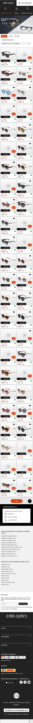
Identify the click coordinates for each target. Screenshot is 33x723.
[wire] (22, 657)
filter (5, 36)
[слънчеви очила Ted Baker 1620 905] (24, 409)
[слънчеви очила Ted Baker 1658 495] (8, 334)
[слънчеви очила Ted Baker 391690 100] (8, 316)
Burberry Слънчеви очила (9, 556)
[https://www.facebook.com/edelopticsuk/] (21, 682)
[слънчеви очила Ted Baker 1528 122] (8, 147)
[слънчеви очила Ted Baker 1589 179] (8, 203)
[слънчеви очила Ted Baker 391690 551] (24, 185)
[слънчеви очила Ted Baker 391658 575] (24, 91)
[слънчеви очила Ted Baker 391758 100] (8, 72)
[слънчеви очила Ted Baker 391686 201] (8, 428)
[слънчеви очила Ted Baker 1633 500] (24, 372)
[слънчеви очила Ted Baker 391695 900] (24, 428)
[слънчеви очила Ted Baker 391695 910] (24, 316)
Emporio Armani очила (8, 573)
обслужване (5, 636)
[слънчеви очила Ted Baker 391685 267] (8, 166)
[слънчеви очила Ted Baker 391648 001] (24, 353)
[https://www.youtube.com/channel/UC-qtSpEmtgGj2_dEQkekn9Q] (29, 682)
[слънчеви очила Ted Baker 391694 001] (24, 297)
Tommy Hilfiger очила (8, 582)
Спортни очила (26, 13)
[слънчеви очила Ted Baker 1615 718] (24, 465)
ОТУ (5, 714)
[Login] (16, 8)
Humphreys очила (7, 569)
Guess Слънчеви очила (8, 551)
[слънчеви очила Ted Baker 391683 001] (8, 241)
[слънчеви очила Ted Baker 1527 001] (8, 185)
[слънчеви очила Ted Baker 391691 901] (24, 128)
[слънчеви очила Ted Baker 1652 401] (8, 465)
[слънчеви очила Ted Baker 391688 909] (8, 222)
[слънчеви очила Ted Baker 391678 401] (8, 297)
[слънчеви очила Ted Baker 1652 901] (24, 241)
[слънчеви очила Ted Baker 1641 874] (8, 353)
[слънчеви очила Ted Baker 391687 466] (8, 390)
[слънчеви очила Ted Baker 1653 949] (8, 91)
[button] (8, 3)
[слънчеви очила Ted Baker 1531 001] (24, 54)
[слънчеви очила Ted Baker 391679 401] (24, 259)
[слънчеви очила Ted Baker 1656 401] (24, 110)
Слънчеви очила (6, 13)
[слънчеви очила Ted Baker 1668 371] (24, 222)
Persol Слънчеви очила (8, 540)
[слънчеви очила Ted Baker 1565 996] (8, 484)
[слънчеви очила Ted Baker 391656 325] (24, 390)
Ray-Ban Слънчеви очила (9, 536)
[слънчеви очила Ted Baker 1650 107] (24, 334)
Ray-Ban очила (5, 564)
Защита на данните (15, 714)
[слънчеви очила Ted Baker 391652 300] (8, 259)
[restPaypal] (12, 657)
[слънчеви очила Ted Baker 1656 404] (24, 447)
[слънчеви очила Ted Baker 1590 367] (8, 278)
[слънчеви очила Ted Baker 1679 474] (24, 278)
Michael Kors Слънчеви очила (10, 549)
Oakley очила (5, 566)
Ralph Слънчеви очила (8, 553)
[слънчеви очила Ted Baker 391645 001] (24, 203)
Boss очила (4, 580)
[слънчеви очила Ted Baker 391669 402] (8, 447)
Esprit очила (5, 584)
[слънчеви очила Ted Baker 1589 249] (8, 409)
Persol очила (5, 575)
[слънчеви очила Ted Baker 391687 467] (24, 166)
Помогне (4, 645)
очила (17, 13)
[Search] (5, 8)
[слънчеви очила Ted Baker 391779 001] (8, 54)
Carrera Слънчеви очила (8, 542)
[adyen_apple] (17, 657)
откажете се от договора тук (16, 710)
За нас (3, 628)
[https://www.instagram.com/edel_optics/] (25, 682)
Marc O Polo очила (7, 571)
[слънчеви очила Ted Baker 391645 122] (8, 372)
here (15, 609)
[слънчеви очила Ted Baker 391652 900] (8, 128)
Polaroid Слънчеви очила (9, 545)
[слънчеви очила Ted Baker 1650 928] (8, 110)
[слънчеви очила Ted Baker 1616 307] (24, 484)
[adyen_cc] (2, 657)
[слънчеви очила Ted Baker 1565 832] (24, 72)
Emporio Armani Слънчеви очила (11, 547)
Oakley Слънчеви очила (8, 538)
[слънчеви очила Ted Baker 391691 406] (24, 147)
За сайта (26, 714)
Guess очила (5, 578)
